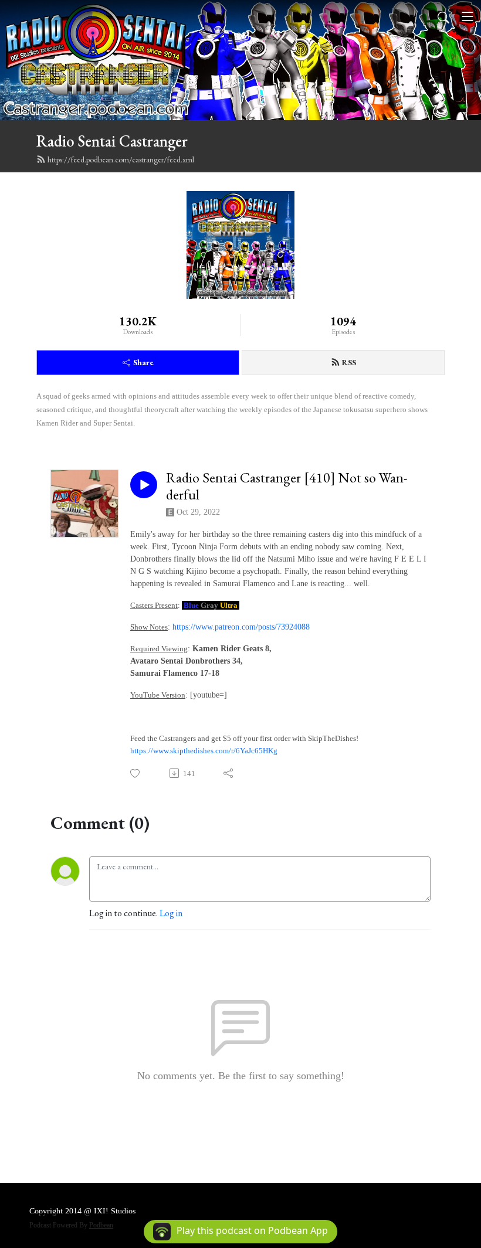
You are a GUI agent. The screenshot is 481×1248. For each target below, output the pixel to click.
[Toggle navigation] (467, 16)
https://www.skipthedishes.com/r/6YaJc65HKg (203, 750)
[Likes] (136, 773)
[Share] (229, 773)
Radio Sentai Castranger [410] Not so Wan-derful (287, 487)
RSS (349, 362)
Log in (171, 913)
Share (143, 362)
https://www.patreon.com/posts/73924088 (241, 627)
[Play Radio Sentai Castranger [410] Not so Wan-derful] (143, 484)
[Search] (443, 16)
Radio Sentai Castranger (112, 141)
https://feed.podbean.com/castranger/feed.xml (121, 159)
